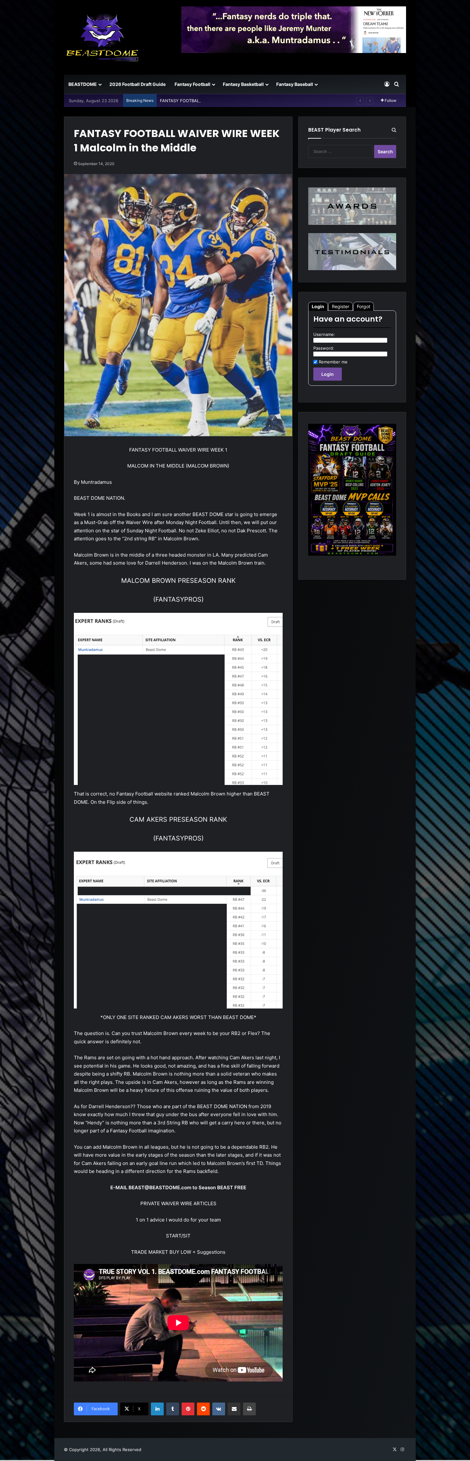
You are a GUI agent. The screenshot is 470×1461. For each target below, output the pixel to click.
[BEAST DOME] (102, 37)
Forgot (363, 306)
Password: (323, 348)
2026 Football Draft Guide (137, 84)
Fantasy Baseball (294, 84)
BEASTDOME (82, 84)
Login (318, 306)
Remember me (333, 361)
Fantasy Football (192, 84)
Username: (324, 334)
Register (340, 306)
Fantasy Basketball (243, 84)
